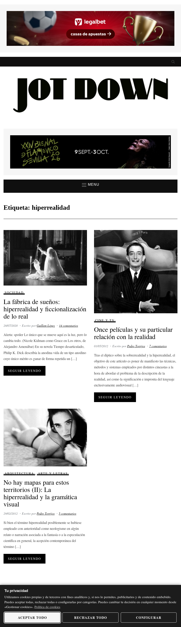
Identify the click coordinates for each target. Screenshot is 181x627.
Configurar (148, 617)
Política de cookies (47, 607)
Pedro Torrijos (136, 346)
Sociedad (14, 292)
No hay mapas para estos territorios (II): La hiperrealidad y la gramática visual (40, 493)
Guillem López (46, 325)
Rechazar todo (90, 617)
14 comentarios (68, 325)
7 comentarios (158, 346)
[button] (90, 185)
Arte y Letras (53, 473)
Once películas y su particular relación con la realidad (133, 333)
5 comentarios (67, 513)
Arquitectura (19, 473)
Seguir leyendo (24, 371)
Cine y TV (105, 320)
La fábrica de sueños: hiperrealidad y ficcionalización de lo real (45, 308)
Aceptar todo (32, 617)
